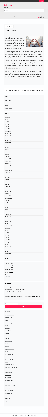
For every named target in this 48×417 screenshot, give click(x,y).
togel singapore (8, 108)
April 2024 (7, 182)
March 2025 (7, 156)
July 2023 (7, 202)
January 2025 (8, 161)
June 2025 (7, 149)
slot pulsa (7, 343)
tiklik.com (8, 5)
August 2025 (7, 145)
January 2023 (8, 216)
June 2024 (7, 177)
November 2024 (8, 165)
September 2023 (8, 198)
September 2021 (8, 253)
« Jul (6, 278)
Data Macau (7, 328)
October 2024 (8, 168)
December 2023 (8, 191)
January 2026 (8, 133)
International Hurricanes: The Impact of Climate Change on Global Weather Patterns (22, 297)
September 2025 (8, 142)
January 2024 (8, 188)
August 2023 (7, 200)
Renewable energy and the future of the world (15, 289)
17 (5, 271)
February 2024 (8, 186)
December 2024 (8, 163)
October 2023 (8, 195)
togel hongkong (8, 322)
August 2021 (7, 256)
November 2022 (8, 221)
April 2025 (7, 154)
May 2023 (7, 207)
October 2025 (8, 140)
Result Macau (8, 330)
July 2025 (7, 147)
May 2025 (7, 152)
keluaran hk (7, 102)
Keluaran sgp (8, 100)
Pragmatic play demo (9, 315)
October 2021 (8, 251)
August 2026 (7, 117)
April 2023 (7, 209)
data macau (7, 396)
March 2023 (7, 212)
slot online (7, 325)
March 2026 (7, 128)
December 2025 (8, 135)
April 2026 (7, 126)
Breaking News (9, 26)
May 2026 (7, 124)
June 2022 (7, 232)
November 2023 (8, 193)
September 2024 (8, 170)
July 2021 (7, 258)
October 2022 (8, 223)
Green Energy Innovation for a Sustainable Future (16, 287)
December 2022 (8, 219)
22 (11, 271)
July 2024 (7, 175)
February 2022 (8, 242)
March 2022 (7, 239)
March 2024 (7, 184)
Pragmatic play (8, 317)
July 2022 (7, 230)
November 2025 (8, 138)
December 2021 (8, 246)
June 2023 (7, 205)
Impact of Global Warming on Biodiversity (14, 291)
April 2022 (7, 237)
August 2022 (7, 228)
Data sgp (7, 105)
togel (6, 401)
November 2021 (8, 249)
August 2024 (7, 172)
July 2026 (7, 119)
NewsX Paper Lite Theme (21, 415)
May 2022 (7, 235)
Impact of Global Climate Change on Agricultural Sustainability (19, 294)
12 (7, 269)
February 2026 (8, 131)
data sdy (7, 320)
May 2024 (7, 179)
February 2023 (8, 214)
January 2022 (8, 244)
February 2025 (8, 158)
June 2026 (7, 121)
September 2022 (8, 225)
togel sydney (7, 398)
